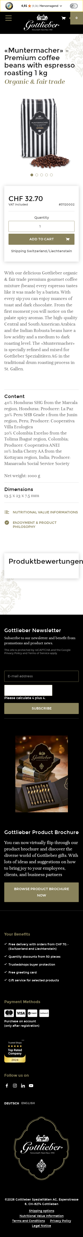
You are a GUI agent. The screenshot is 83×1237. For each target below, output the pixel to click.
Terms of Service (38, 653)
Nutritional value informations (45, 512)
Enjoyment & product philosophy (35, 525)
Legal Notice (41, 1226)
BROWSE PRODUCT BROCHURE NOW (41, 892)
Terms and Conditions (28, 1221)
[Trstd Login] (76, 5)
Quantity (41, 218)
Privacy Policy (13, 653)
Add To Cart (41, 239)
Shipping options (41, 1211)
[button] (31, 175)
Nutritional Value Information (42, 1216)
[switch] (74, 6)
